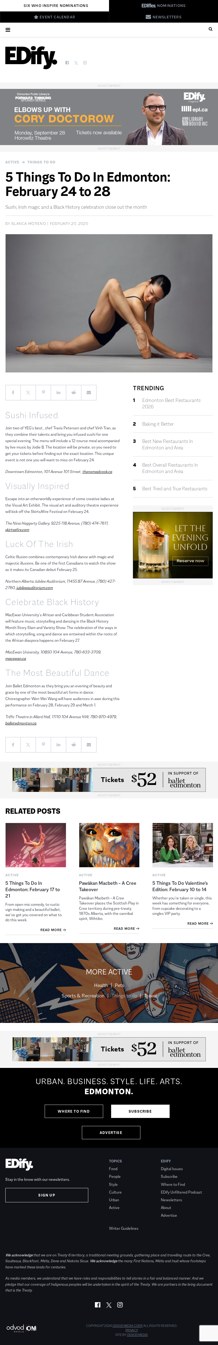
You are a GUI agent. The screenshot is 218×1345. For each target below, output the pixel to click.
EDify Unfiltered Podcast (181, 1192)
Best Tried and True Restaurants (174, 489)
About (166, 1207)
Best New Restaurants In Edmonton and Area (167, 444)
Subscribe (140, 1111)
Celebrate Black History (52, 602)
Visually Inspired (37, 486)
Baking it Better (158, 424)
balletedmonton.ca (20, 723)
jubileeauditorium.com (34, 587)
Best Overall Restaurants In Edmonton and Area (170, 468)
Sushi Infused (31, 415)
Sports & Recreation (83, 996)
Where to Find (74, 1111)
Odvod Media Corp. (127, 1326)
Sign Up (46, 1195)
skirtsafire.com (17, 529)
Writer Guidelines (124, 1228)
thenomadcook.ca (97, 471)
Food (113, 1168)
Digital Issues (172, 1168)
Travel (150, 996)
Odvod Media (137, 1335)
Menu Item (119, 1220)
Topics (115, 1161)
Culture (115, 1192)
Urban (114, 1199)
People (115, 1176)
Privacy (131, 1330)
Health (101, 985)
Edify (166, 1161)
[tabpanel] (109, 1108)
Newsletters (171, 1199)
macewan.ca (15, 658)
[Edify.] (31, 57)
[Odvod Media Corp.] (21, 1328)
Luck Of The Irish (39, 544)
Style (113, 1184)
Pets (119, 985)
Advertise (111, 1132)
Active (12, 162)
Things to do (41, 162)
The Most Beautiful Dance (57, 672)
